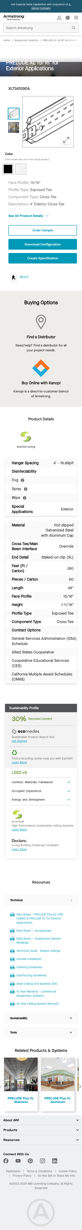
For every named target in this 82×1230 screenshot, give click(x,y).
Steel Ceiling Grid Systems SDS (36, 984)
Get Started (19, 741)
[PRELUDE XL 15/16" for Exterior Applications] (13, 127)
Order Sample (42, 230)
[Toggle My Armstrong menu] (59, 17)
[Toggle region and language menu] (67, 17)
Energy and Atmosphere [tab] (28, 799)
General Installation (28, 959)
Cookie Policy (68, 1171)
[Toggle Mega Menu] (76, 17)
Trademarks (13, 1171)
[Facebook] (6, 1160)
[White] (21, 169)
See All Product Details (26, 216)
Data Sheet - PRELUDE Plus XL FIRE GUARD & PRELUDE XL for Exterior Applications (39, 919)
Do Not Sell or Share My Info (56, 1176)
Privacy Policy (22, 1176)
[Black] (8, 169)
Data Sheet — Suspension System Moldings (38, 941)
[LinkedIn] (54, 1160)
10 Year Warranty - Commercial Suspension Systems (36, 994)
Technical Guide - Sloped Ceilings (38, 951)
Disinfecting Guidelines (31, 975)
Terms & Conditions (39, 1171)
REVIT (24, 277)
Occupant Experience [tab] (26, 790)
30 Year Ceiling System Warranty (37, 1004)
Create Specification (42, 258)
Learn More (19, 762)
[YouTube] (18, 1160)
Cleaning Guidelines (29, 967)
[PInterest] (30, 1160)
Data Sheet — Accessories (33, 931)
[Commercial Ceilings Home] (14, 17)
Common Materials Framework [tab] (32, 781)
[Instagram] (42, 1160)
